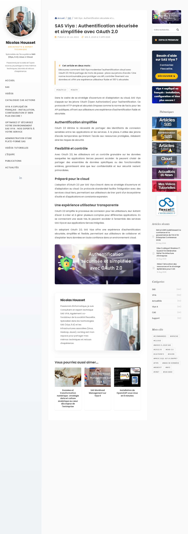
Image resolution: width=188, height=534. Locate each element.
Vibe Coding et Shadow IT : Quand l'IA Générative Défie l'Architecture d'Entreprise (168, 252)
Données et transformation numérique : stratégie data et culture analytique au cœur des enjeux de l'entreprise (68, 398)
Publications (13, 161)
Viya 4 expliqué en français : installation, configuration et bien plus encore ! (20, 111)
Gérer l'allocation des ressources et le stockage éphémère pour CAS (168, 266)
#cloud (157, 341)
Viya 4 (166, 306)
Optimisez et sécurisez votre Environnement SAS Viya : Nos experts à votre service (20, 127)
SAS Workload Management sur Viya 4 (97, 393)
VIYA (166, 295)
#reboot (158, 367)
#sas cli (170, 349)
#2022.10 (158, 349)
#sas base (167, 372)
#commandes (160, 336)
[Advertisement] (117, 50)
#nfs (168, 367)
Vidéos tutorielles (16, 148)
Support (166, 318)
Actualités (12, 167)
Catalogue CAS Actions (20, 100)
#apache (174, 336)
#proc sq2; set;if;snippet (165, 358)
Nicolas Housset (20, 42)
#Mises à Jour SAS (162, 345)
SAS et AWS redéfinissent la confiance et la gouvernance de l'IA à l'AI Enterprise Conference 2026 (168, 235)
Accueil (10, 80)
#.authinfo (159, 354)
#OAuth (74, 90)
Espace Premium (168, 40)
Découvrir (165, 76)
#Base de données (170, 363)
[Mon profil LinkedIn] (20, 178)
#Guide (171, 354)
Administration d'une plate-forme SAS (18, 140)
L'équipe (10, 154)
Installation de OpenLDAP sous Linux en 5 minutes (127, 393)
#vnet (156, 372)
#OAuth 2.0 (61, 90)
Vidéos (9, 93)
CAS (166, 312)
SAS (7, 87)
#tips (156, 363)
